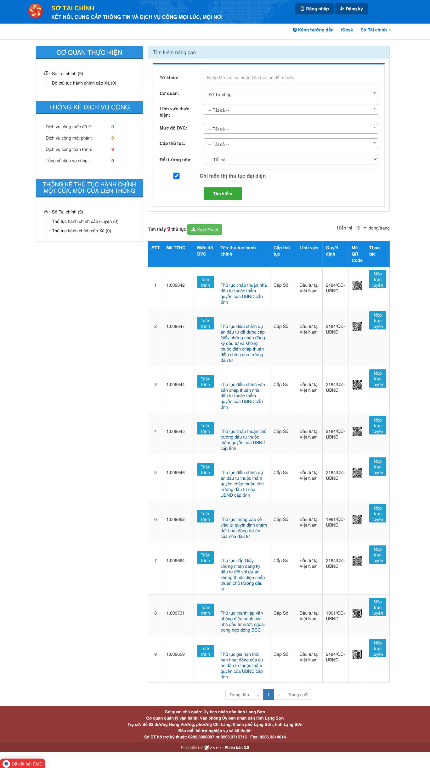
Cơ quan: (169, 93)
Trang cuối (298, 694)
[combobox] (291, 94)
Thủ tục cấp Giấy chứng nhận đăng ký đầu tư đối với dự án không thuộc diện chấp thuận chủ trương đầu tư (242, 574)
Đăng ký (354, 9)
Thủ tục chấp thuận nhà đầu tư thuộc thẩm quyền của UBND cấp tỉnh (243, 293)
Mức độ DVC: (173, 128)
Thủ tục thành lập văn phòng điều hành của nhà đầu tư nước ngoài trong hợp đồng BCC (242, 621)
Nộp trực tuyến (377, 279)
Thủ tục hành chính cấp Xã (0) (81, 230)
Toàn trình (206, 282)
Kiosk (347, 30)
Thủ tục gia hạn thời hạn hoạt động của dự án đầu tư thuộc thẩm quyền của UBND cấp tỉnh (241, 665)
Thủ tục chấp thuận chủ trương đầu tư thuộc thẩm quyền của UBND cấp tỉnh (243, 439)
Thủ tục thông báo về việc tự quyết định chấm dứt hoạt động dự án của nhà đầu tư (243, 527)
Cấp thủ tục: (172, 143)
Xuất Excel (207, 229)
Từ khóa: (169, 78)
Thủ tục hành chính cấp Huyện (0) (85, 221)
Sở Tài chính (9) (67, 211)
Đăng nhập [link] (317, 9)
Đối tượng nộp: (176, 160)
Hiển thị (344, 227)
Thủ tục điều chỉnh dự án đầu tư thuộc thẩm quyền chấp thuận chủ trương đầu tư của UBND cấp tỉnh (241, 483)
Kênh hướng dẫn (315, 30)
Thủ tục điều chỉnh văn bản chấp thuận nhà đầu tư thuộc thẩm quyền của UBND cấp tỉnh (242, 395)
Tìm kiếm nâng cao (174, 52)
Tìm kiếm (222, 194)
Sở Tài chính (72, 8)
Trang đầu (239, 694)
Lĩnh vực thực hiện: (174, 112)
